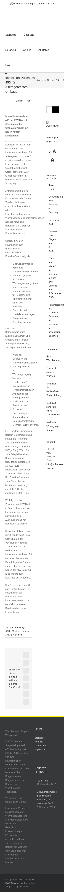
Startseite (40, 737)
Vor (28, 100)
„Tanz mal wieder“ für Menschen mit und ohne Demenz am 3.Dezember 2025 (55, 278)
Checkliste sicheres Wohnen (51, 372)
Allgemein (17, 635)
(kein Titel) (42, 780)
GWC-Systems (12, 883)
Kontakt (39, 741)
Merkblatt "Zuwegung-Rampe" (52, 426)
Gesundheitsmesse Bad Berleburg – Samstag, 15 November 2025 (47, 797)
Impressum (40, 749)
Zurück (19, 100)
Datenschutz (41, 745)
